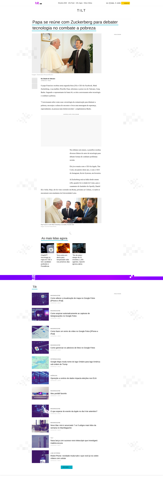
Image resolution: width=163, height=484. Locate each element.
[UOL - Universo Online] (41, 3)
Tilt (81, 10)
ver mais (65, 467)
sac (107, 3)
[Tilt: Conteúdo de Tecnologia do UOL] (37, 3)
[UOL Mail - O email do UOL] (111, 3)
